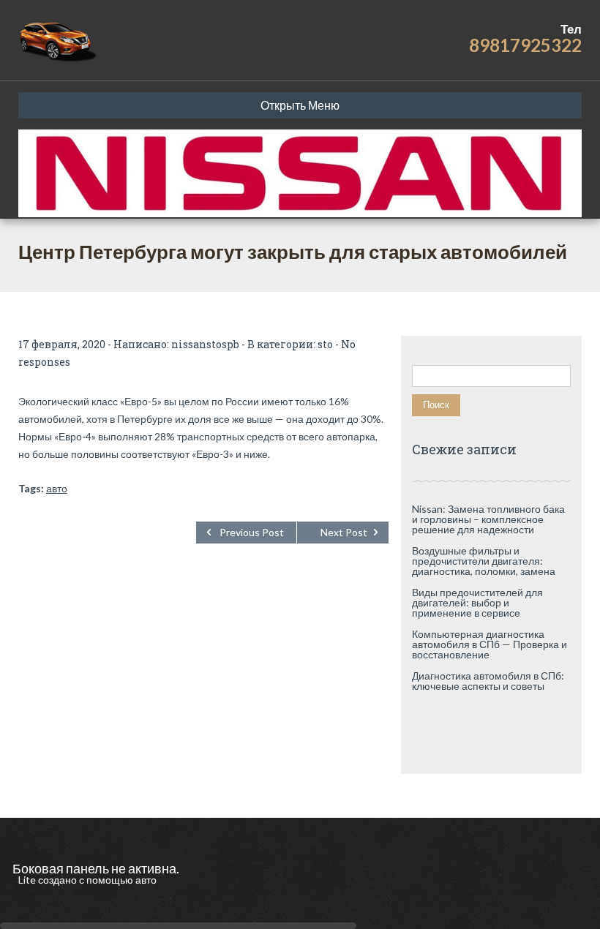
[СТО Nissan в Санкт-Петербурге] (59, 40)
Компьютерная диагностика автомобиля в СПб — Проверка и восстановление (489, 644)
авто (56, 488)
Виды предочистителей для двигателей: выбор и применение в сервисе (477, 602)
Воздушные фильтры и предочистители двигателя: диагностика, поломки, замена (483, 560)
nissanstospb (205, 344)
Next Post (343, 532)
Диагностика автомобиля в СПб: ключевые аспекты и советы (488, 680)
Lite (28, 879)
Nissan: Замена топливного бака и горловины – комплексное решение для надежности (488, 519)
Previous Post (252, 532)
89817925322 (525, 45)
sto (325, 344)
